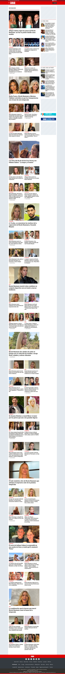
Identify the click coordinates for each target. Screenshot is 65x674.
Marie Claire (26, 661)
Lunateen (45, 661)
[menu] (9, 3)
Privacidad (33, 667)
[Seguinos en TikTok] (34, 659)
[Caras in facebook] (28, 659)
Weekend (35, 661)
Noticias (21, 661)
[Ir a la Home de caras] (12, 3)
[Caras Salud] (48, 115)
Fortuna (30, 661)
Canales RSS (14, 667)
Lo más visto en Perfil (47, 68)
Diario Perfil (16, 661)
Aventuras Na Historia (29, 664)
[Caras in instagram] (26, 659)
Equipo (37, 667)
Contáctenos (27, 667)
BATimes (49, 661)
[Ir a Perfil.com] (54, 0)
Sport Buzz (43, 664)
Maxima (51, 664)
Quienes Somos (21, 667)
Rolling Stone (37, 664)
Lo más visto (44, 21)
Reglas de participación (44, 667)
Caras (19, 664)
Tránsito (51, 667)
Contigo (22, 664)
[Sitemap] (39, 659)
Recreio (47, 664)
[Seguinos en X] (31, 659)
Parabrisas (40, 661)
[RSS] (36, 659)
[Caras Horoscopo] (48, 120)
